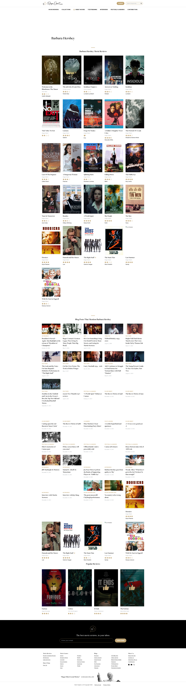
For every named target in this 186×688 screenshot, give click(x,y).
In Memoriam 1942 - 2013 (87, 676)
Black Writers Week (116, 659)
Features (113, 661)
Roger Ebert (114, 666)
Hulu (61, 668)
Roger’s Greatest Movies (49, 655)
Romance (79, 659)
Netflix (78, 657)
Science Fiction (81, 661)
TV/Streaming (92, 9)
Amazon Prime (64, 657)
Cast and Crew (46, 659)
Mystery (79, 655)
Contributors (132, 9)
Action (61, 655)
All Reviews (46, 657)
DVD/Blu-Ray (114, 655)
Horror (61, 666)
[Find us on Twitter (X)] (134, 664)
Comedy (62, 659)
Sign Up (45, 665)
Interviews (104, 9)
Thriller (78, 666)
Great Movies (80, 9)
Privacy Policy (106, 685)
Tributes (96, 668)
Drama (62, 664)
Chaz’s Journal (97, 657)
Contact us (131, 657)
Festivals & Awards (118, 9)
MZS (95, 661)
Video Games (114, 657)
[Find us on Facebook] (129, 664)
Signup (120, 3)
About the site (132, 655)
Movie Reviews (54, 9)
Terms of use (97, 685)
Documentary (63, 661)
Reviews (96, 655)
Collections (66, 9)
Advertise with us (132, 659)
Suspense (79, 664)
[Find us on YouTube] (131, 664)
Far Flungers (97, 664)
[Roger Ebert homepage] (53, 3)
